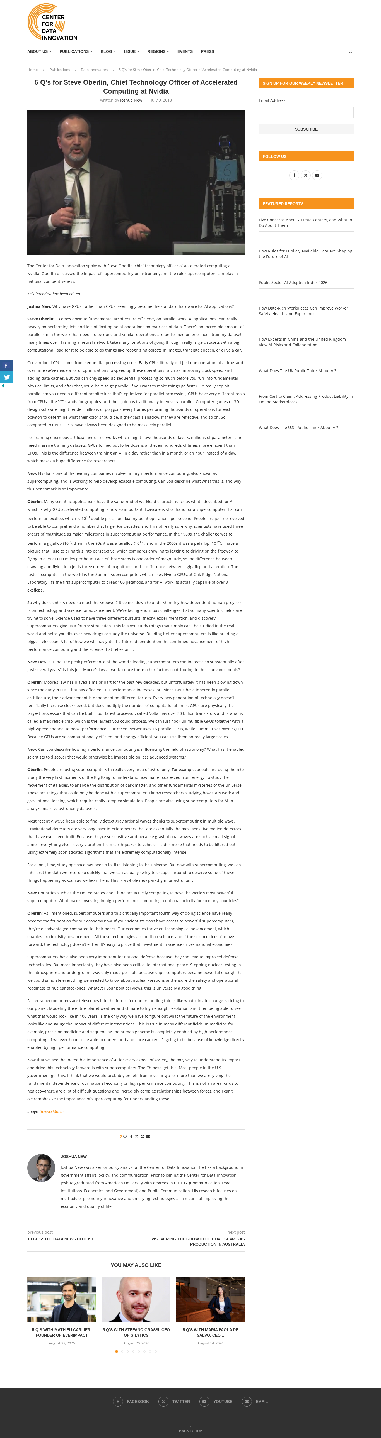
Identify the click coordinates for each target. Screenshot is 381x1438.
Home (32, 69)
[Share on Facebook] (131, 1136)
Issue (130, 51)
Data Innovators (94, 69)
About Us (37, 51)
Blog (106, 51)
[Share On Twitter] (6, 377)
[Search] (351, 51)
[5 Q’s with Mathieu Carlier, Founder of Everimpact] (61, 1299)
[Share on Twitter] (137, 1136)
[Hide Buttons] (3, 385)
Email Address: (273, 100)
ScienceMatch (52, 1111)
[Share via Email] (148, 1136)
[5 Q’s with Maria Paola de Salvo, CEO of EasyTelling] (210, 1299)
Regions (156, 51)
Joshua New (131, 100)
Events (185, 51)
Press (207, 51)
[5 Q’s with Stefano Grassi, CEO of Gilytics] (136, 1299)
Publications (74, 51)
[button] (35, 1314)
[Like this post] (125, 1136)
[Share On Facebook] (6, 365)
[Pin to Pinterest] (142, 1136)
